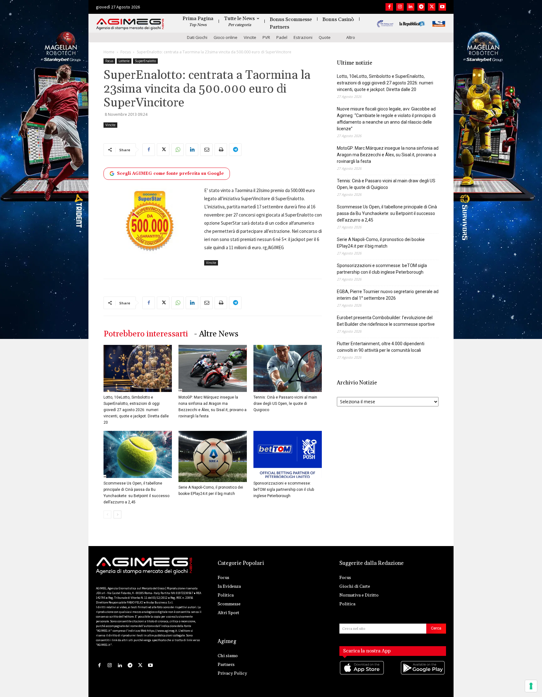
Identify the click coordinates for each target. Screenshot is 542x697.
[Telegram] (421, 7)
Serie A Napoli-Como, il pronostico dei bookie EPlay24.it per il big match (381, 243)
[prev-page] (107, 514)
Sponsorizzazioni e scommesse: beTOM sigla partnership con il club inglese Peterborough (283, 489)
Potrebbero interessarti (146, 334)
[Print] (221, 149)
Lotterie (124, 61)
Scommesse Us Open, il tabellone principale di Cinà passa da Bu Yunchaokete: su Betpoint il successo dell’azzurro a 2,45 (387, 213)
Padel (281, 37)
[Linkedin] (410, 7)
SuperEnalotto (145, 61)
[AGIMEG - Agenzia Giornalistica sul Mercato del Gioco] (130, 24)
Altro (350, 37)
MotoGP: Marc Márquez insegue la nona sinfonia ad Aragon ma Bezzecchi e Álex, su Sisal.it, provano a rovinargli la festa (387, 155)
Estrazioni (303, 37)
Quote (325, 37)
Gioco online (225, 37)
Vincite (250, 37)
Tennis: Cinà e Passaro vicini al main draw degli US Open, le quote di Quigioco (285, 403)
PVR (266, 37)
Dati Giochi (197, 37)
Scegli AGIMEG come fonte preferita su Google (170, 173)
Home (109, 52)
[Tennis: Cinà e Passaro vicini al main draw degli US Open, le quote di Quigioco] (287, 368)
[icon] (362, 674)
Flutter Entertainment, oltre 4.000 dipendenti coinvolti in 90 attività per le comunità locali (380, 347)
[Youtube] (442, 7)
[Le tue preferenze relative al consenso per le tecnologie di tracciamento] (531, 686)
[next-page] (117, 514)
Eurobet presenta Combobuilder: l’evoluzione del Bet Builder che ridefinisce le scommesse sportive (386, 321)
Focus (125, 52)
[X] (431, 7)
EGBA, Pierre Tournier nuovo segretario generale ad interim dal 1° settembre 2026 (387, 295)
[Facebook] (389, 7)
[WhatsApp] (177, 149)
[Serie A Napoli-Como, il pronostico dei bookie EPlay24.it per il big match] (212, 456)
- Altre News (216, 334)
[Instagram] (400, 7)
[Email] (206, 149)
